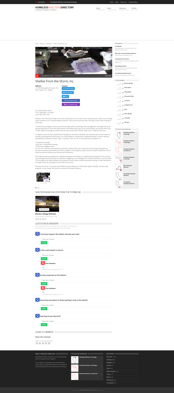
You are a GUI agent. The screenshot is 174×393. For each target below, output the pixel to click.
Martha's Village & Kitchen (45, 213)
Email (66, 96)
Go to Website (68, 92)
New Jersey (110, 380)
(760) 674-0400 (68, 88)
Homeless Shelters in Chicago (129, 133)
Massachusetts (111, 371)
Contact (135, 9)
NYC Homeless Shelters (128, 166)
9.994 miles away (44, 209)
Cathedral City (128, 105)
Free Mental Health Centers (123, 73)
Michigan (109, 362)
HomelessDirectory (54, 7)
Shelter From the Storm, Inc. (60, 44)
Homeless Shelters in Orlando (129, 158)
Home (111, 2)
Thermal (126, 122)
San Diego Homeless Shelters (129, 174)
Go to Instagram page (71, 104)
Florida (109, 365)
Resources (124, 2)
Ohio (108, 368)
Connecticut (110, 383)
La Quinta (127, 100)
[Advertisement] (87, 27)
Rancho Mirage (128, 83)
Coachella (127, 118)
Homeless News (133, 2)
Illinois (108, 377)
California (42, 44)
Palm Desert (49, 44)
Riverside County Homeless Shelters (125, 53)
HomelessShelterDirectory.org (87, 390)
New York (109, 357)
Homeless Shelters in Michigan (129, 141)
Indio (125, 109)
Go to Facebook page (71, 100)
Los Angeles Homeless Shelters (129, 182)
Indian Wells (127, 92)
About (116, 2)
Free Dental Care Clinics (122, 59)
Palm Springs (128, 113)
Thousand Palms (129, 96)
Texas (108, 374)
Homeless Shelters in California (129, 149)
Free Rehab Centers (121, 66)
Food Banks (118, 46)
